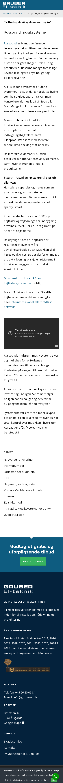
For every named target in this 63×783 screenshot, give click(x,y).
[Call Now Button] (55, 776)
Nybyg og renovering (18, 459)
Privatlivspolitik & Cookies (21, 754)
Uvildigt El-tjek (14, 515)
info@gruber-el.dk (25, 697)
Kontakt (9, 747)
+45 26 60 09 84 (25, 692)
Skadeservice (13, 741)
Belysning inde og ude (19, 484)
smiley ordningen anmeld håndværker (29, 653)
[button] (61, 4)
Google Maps (12, 723)
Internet (9, 496)
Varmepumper (14, 466)
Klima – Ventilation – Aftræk (23, 490)
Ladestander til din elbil (20, 472)
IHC (6, 478)
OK (53, 780)
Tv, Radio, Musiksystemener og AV (27, 508)
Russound (10, 43)
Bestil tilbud (33, 561)
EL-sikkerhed (13, 502)
